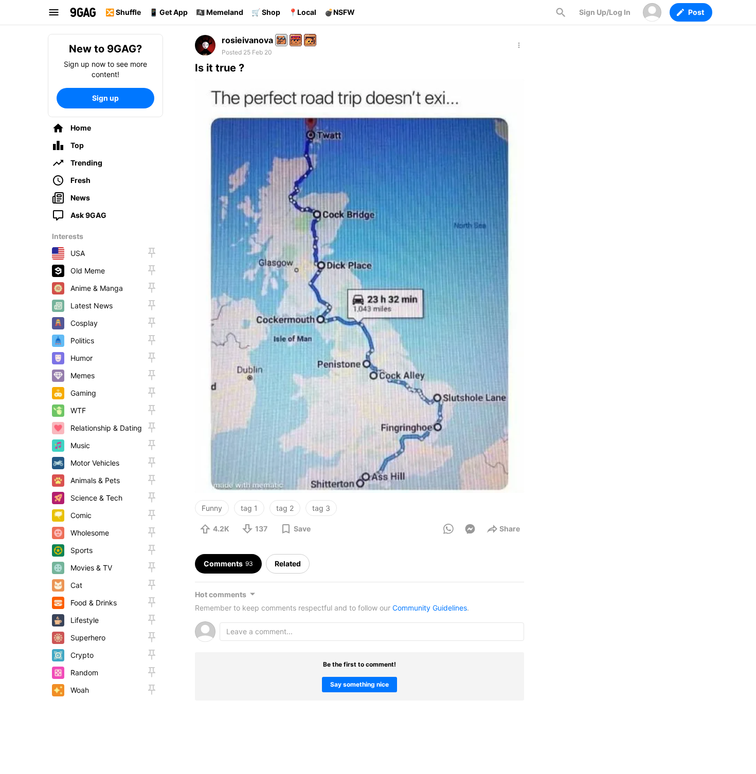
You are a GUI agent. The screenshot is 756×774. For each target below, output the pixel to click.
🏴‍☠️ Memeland (219, 12)
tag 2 (285, 508)
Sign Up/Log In (605, 12)
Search (560, 12)
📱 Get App (168, 12)
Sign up (105, 98)
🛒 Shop (265, 12)
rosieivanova (247, 40)
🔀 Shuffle (123, 12)
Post (696, 12)
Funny (212, 508)
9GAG (82, 12)
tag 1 (249, 508)
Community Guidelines (429, 607)
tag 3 (321, 508)
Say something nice (359, 684)
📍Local (302, 12)
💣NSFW (340, 12)
